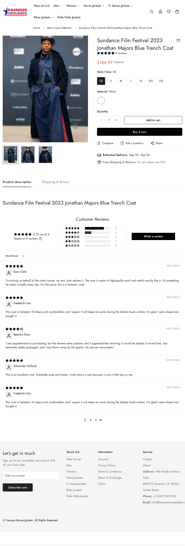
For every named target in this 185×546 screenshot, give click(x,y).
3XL (161, 81)
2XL (151, 81)
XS (101, 81)
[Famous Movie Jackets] (16, 11)
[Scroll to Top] (178, 526)
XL (140, 81)
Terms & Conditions (110, 471)
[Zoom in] (80, 43)
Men (56, 6)
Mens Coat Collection (59, 28)
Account (103, 459)
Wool (101, 100)
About (146, 465)
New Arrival (41, 6)
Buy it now (139, 132)
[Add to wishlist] (178, 41)
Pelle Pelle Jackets (69, 17)
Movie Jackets (92, 6)
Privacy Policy (106, 465)
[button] (177, 11)
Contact (147, 459)
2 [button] (91, 420)
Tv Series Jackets (119, 6)
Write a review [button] (153, 236)
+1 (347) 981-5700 (159, 496)
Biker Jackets (42, 17)
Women (71, 6)
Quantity (102, 111)
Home (36, 28)
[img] (14, 266)
